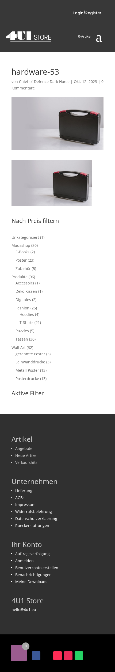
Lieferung (23, 490)
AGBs (20, 497)
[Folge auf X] (47, 655)
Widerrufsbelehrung (33, 511)
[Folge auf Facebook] (36, 655)
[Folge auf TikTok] (57, 655)
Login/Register (87, 13)
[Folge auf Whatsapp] (79, 655)
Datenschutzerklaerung (36, 518)
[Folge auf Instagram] (68, 655)
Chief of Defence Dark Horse (44, 81)
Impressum (25, 504)
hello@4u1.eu (23, 609)
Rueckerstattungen (32, 525)
